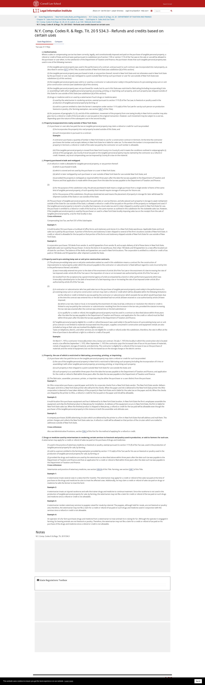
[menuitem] (96, 11)
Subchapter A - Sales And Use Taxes (100, 19)
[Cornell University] (36, 3)
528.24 (99, 469)
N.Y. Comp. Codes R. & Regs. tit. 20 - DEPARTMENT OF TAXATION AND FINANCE (120, 17)
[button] (171, 11)
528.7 (101, 109)
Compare (58, 41)
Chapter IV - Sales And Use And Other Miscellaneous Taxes (60, 19)
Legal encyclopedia (132, 11)
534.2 (84, 431)
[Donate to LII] (151, 11)
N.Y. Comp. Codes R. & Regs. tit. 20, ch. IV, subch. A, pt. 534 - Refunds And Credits (69, 22)
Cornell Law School (50, 3)
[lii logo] (57, 11)
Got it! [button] (198, 681)
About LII (96, 11)
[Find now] (171, 11)
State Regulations (46, 17)
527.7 (66, 69)
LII (35, 17)
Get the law (105, 11)
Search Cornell (167, 4)
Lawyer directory (117, 11)
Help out (144, 11)
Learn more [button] (68, 681)
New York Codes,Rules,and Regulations (71, 17)
